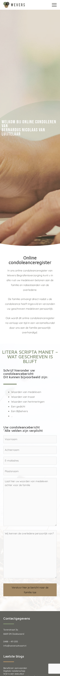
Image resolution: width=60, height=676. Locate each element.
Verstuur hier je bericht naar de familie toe (30, 590)
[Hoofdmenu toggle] (54, 5)
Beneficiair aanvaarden (15, 668)
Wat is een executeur (13, 673)
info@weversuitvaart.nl (14, 645)
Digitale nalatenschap (14, 670)
